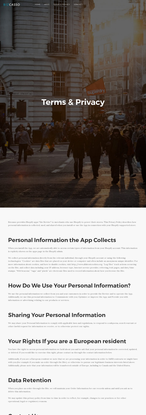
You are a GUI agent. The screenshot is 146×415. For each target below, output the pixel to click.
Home (37, 4)
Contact (78, 4)
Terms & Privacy (61, 4)
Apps (46, 4)
